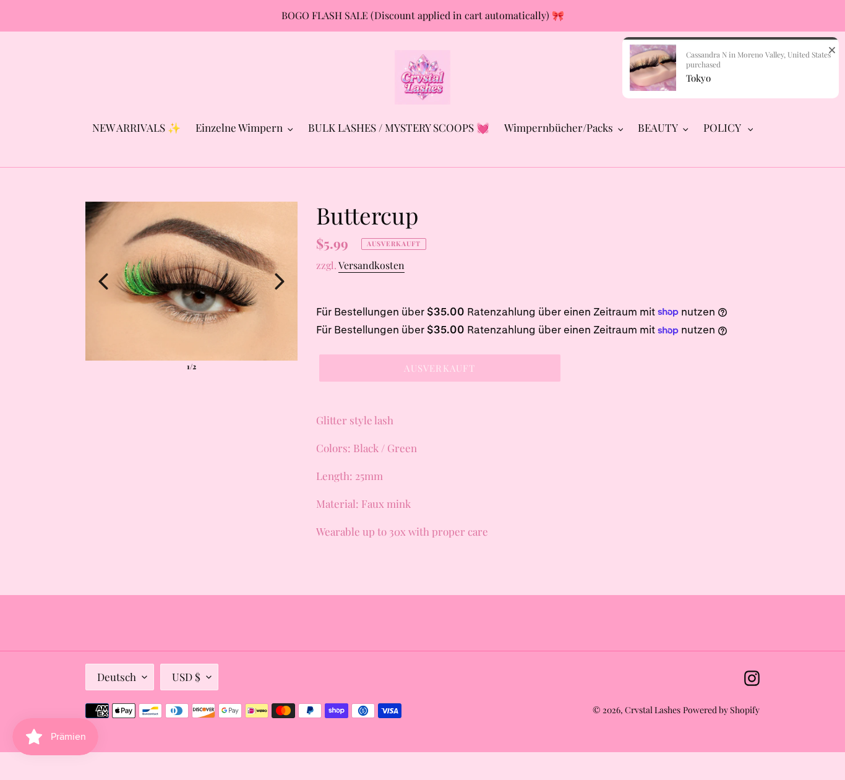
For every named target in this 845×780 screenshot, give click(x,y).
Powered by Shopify (721, 710)
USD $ (186, 677)
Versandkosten (371, 265)
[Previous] (103, 281)
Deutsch (116, 677)
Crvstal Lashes (652, 710)
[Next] (280, 281)
